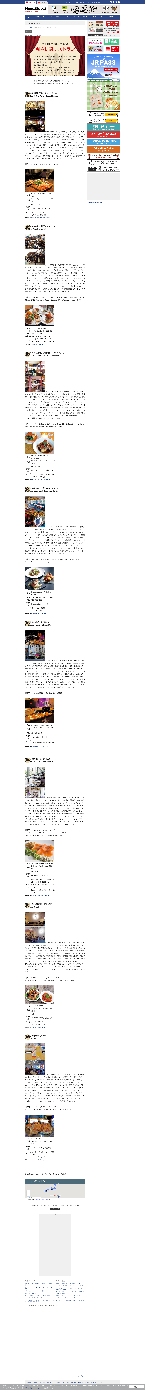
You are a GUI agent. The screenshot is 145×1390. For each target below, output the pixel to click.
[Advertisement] (55, 1245)
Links (100, 1382)
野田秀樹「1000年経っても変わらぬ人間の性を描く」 (70, 1300)
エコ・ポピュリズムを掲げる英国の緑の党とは (37, 1297)
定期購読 (98, 2)
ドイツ (42, 2)
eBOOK (35, 1382)
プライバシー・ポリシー (33, 1388)
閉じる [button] (136, 1387)
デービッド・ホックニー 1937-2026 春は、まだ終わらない (39, 1288)
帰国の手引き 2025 (104, 127)
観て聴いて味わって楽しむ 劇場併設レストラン (68, 1283)
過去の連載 (73, 1382)
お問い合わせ (50, 1382)
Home (26, 27)
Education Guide (104, 149)
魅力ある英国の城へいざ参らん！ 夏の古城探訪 (37, 1295)
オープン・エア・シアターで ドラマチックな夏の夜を (70, 1285)
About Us (80, 1382)
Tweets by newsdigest (94, 202)
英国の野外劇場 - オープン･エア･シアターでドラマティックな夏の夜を (70, 1292)
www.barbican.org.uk (38, 613)
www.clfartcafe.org (37, 1160)
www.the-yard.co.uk (38, 1027)
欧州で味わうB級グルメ (31, 1293)
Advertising (104, 2)
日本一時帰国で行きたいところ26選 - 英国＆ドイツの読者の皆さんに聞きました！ (39, 1300)
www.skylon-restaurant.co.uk (41, 895)
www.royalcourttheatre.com (40, 217)
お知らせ (29, 1382)
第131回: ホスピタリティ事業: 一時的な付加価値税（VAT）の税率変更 (69, 1288)
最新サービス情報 (102, 35)
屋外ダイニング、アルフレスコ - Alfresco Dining (69, 1295)
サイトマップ (65, 1382)
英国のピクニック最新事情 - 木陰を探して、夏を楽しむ (39, 1284)
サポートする (55, 1208)
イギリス (30, 2)
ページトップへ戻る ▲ (78, 1376)
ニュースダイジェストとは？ (72, 2)
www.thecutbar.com (38, 344)
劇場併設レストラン (41, 1199)
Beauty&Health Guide (104, 142)
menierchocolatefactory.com (41, 479)
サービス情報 (42, 1382)
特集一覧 (28, 31)
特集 (31, 27)
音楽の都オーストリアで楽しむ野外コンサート (37, 1291)
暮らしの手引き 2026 (103, 134)
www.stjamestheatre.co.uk (40, 746)
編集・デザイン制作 (85, 2)
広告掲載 (93, 2)
